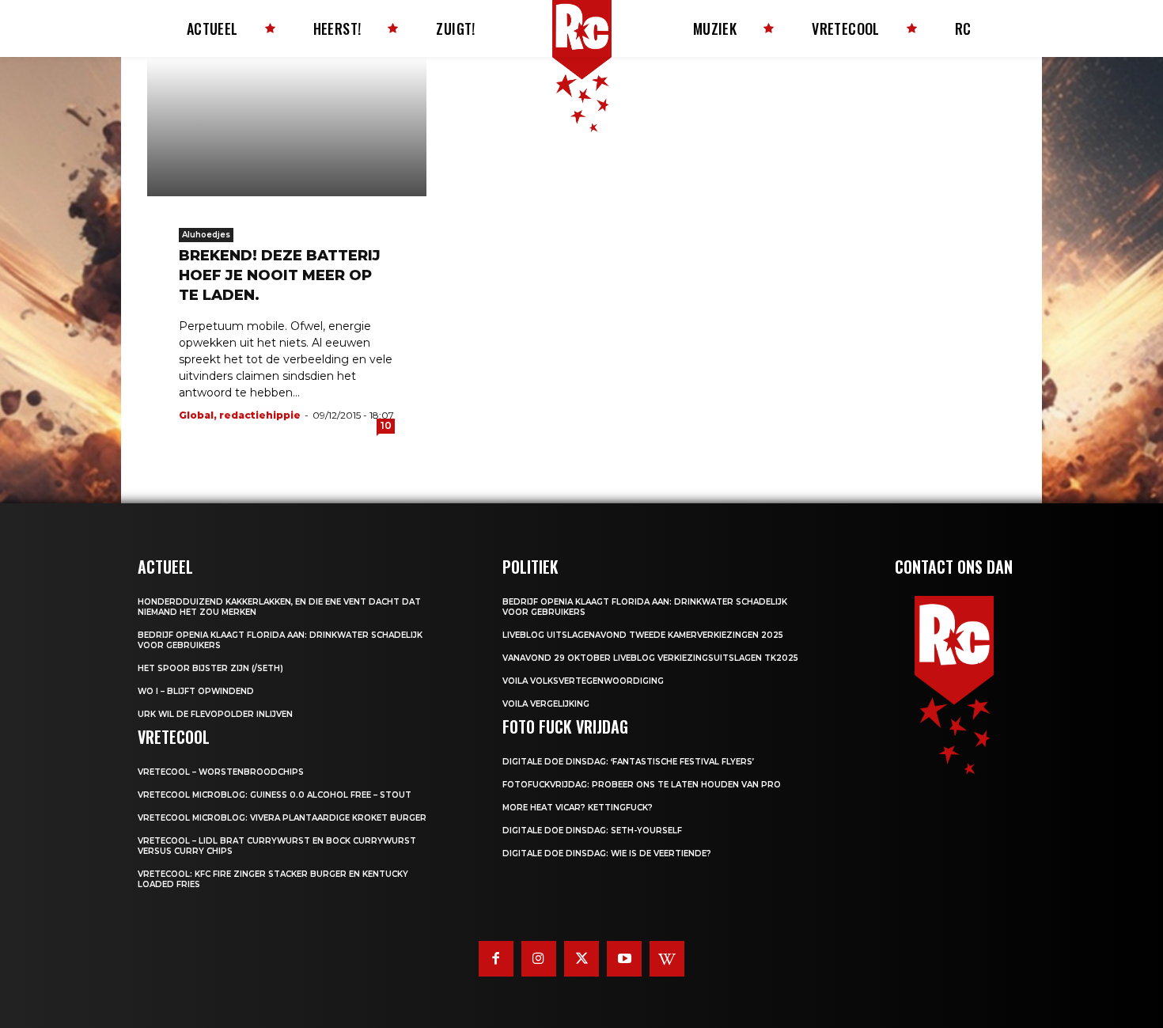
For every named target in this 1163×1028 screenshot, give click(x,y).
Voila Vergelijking (545, 704)
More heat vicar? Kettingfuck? (577, 807)
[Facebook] (496, 958)
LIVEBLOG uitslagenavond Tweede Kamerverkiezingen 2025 (642, 635)
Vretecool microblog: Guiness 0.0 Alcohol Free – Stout (274, 795)
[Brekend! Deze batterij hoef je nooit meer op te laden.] (286, 126)
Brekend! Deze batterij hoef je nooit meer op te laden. (280, 275)
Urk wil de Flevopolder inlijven (215, 714)
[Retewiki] (667, 958)
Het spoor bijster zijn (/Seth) (210, 668)
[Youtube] (624, 958)
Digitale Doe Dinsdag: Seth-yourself (592, 830)
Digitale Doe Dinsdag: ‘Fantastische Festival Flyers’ (628, 762)
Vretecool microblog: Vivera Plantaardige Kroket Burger (282, 818)
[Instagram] (538, 958)
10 (386, 425)
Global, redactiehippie (240, 415)
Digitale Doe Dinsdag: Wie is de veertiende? (606, 853)
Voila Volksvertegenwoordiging (583, 681)
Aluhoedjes (206, 234)
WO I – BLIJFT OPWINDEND (196, 691)
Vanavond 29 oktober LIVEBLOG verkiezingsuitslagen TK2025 (650, 658)
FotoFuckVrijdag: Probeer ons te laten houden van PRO (641, 785)
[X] (581, 958)
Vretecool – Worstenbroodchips (221, 772)
